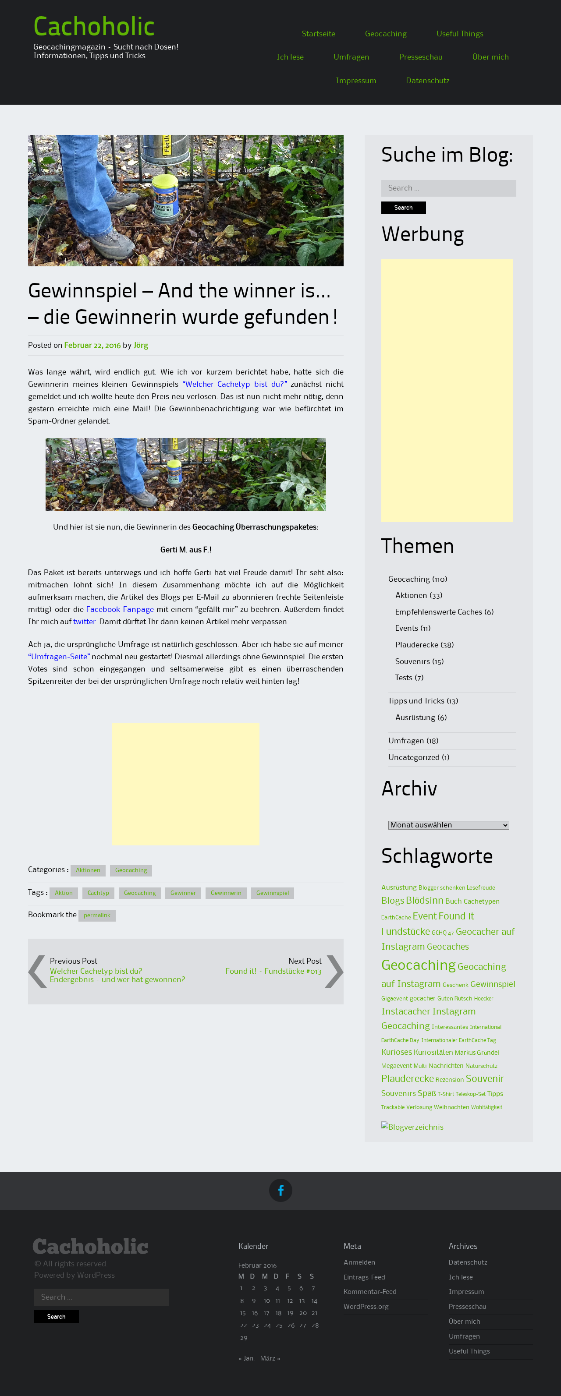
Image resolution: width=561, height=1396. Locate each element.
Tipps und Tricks (416, 701)
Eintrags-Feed (364, 1278)
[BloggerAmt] (412, 1127)
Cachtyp (98, 893)
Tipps (495, 1094)
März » (270, 1359)
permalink (97, 915)
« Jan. (246, 1359)
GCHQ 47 (443, 933)
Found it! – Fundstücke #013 (274, 971)
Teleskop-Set (471, 1094)
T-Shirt (446, 1094)
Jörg (141, 345)
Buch (453, 901)
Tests (403, 678)
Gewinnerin (226, 893)
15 (243, 1313)
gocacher (423, 999)
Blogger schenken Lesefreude (457, 888)
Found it (456, 916)
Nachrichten (446, 1066)
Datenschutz (428, 81)
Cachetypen (482, 902)
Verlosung (419, 1107)
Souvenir (485, 1079)
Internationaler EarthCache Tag (458, 1040)
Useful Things (460, 34)
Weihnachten (451, 1107)
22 (243, 1325)
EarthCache (396, 917)
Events (406, 628)
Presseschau (421, 57)
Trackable (393, 1107)
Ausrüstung (415, 717)
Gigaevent (394, 998)
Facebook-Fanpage (120, 609)
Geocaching (386, 34)
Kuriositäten (433, 1053)
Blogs (392, 901)
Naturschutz (481, 1066)
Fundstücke (405, 932)
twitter (84, 622)
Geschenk (456, 985)
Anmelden (359, 1263)
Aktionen (88, 870)
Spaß (427, 1093)
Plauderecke (416, 645)
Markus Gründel (477, 1053)
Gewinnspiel (272, 893)
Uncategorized (414, 757)
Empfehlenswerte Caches (438, 612)
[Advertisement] (185, 784)
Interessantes (450, 1027)
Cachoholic (94, 28)
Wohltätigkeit (486, 1107)
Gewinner (183, 893)
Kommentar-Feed (370, 1292)
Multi (420, 1066)
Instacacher (405, 1011)
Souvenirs (412, 661)
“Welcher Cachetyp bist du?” (234, 384)
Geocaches (448, 947)
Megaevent (396, 1066)
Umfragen (351, 57)
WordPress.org (366, 1307)
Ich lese (290, 57)
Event (425, 916)
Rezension (450, 1080)
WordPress (96, 1275)
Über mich (490, 57)
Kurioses (396, 1052)
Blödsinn (425, 901)
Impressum (356, 81)
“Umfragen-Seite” (59, 657)
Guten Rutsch (454, 998)
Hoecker (484, 999)
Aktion (64, 893)
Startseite (318, 34)
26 (291, 1325)
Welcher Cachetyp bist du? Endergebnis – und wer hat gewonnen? (118, 975)
